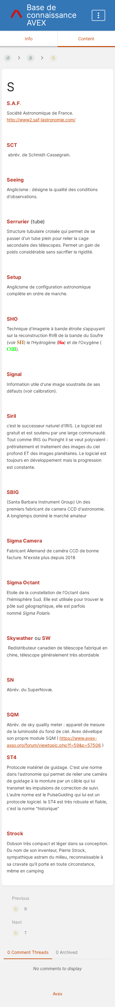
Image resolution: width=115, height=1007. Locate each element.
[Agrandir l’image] (20, 342)
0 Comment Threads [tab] (27, 952)
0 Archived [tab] (67, 952)
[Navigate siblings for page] (42, 58)
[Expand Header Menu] (98, 15)
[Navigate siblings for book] (19, 58)
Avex (58, 993)
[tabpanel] (57, 968)
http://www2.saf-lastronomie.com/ (41, 119)
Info (29, 38)
